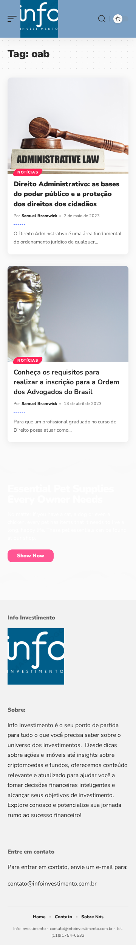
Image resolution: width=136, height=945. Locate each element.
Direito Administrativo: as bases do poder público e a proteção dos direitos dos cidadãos (66, 194)
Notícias (27, 172)
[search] (101, 19)
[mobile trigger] (14, 19)
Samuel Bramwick (39, 216)
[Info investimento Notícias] (39, 19)
